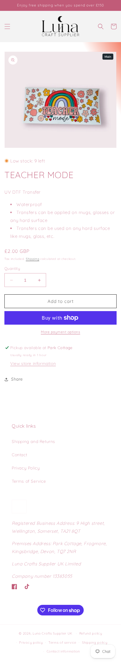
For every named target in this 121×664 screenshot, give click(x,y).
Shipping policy (94, 642)
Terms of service (62, 642)
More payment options (60, 332)
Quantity (12, 268)
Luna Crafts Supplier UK (53, 633)
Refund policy (90, 633)
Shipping (32, 259)
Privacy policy (31, 642)
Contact (19, 454)
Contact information (63, 651)
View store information (33, 363)
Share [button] (17, 379)
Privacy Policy (26, 468)
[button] (7, 26)
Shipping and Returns (33, 441)
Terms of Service (29, 481)
